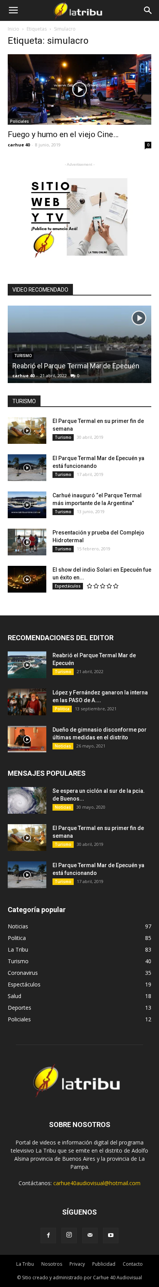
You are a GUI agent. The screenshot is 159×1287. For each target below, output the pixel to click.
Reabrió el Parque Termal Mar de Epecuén (75, 366)
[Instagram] (69, 1235)
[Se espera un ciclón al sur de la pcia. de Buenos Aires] (27, 800)
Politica (62, 708)
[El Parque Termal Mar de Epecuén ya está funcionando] (27, 467)
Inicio (13, 29)
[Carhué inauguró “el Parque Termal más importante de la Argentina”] (27, 504)
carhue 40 (19, 145)
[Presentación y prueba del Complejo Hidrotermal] (27, 542)
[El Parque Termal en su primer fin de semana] (27, 430)
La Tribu (25, 1264)
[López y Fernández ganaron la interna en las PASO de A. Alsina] (27, 702)
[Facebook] (48, 1235)
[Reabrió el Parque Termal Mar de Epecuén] (27, 664)
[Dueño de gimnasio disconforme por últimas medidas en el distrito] (27, 739)
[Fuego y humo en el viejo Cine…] (79, 89)
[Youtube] (110, 1235)
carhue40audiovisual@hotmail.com (96, 1183)
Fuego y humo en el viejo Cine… (63, 134)
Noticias (63, 746)
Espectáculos (68, 586)
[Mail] (90, 1235)
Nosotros (51, 1264)
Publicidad (103, 1264)
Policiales (19, 121)
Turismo (63, 437)
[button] (148, 10)
